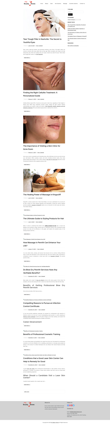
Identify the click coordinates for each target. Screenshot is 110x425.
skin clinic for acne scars (52, 159)
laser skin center (30, 368)
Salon (51, 3)
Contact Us (82, 3)
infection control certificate (29, 316)
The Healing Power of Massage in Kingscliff (42, 194)
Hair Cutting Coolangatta (73, 45)
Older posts (26, 391)
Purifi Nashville (39, 54)
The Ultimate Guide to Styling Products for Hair (43, 218)
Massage (65, 3)
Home (41, 3)
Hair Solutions (58, 3)
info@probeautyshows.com (76, 411)
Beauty (46, 3)
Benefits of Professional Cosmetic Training (41, 334)
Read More (27, 57)
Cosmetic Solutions (73, 3)
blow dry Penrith (40, 280)
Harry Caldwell (39, 45)
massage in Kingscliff (36, 205)
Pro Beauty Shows (55, 422)
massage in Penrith (55, 256)
